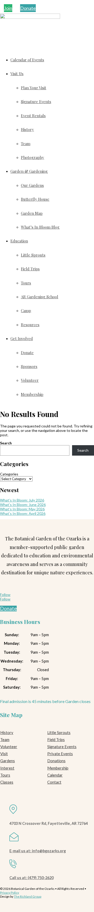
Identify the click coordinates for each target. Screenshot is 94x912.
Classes (6, 782)
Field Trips (30, 268)
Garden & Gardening (29, 171)
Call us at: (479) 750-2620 (31, 877)
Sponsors (29, 366)
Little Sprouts (33, 255)
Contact (54, 782)
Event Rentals (33, 115)
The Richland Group (27, 896)
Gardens (7, 761)
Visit (4, 754)
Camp (26, 310)
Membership (32, 394)
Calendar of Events (27, 59)
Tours (26, 282)
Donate (28, 8)
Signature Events (36, 101)
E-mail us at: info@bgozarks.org (37, 851)
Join (8, 8)
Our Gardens (32, 185)
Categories (9, 474)
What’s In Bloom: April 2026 (22, 513)
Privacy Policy (9, 893)
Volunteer (30, 380)
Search (6, 443)
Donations (56, 761)
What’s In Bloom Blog (40, 227)
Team (25, 143)
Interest (7, 768)
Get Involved (21, 338)
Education (19, 240)
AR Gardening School (39, 296)
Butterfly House (35, 199)
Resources (30, 324)
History (27, 129)
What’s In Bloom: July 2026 (22, 500)
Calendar (55, 775)
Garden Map (32, 213)
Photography (32, 157)
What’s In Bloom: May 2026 (22, 509)
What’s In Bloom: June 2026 (23, 504)
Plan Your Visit (33, 87)
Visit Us (17, 73)
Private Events (60, 754)
